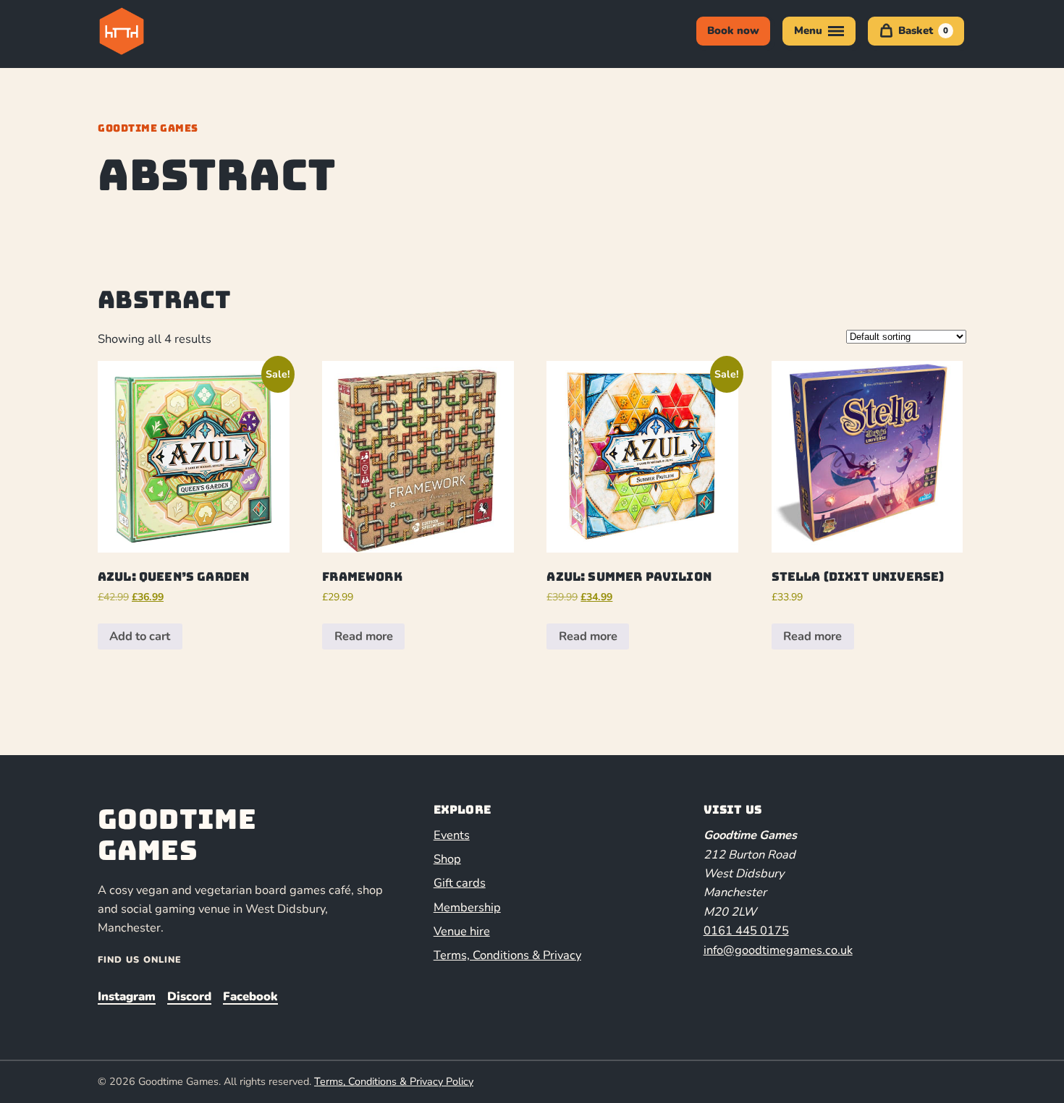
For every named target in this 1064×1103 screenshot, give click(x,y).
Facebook (250, 996)
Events (452, 835)
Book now (733, 30)
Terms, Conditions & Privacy (507, 955)
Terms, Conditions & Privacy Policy (393, 1081)
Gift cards (460, 882)
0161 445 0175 (746, 930)
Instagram (127, 996)
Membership (467, 907)
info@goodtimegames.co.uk (778, 950)
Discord (189, 996)
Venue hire (462, 931)
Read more (363, 636)
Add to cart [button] (139, 636)
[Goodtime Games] (151, 31)
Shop (447, 859)
